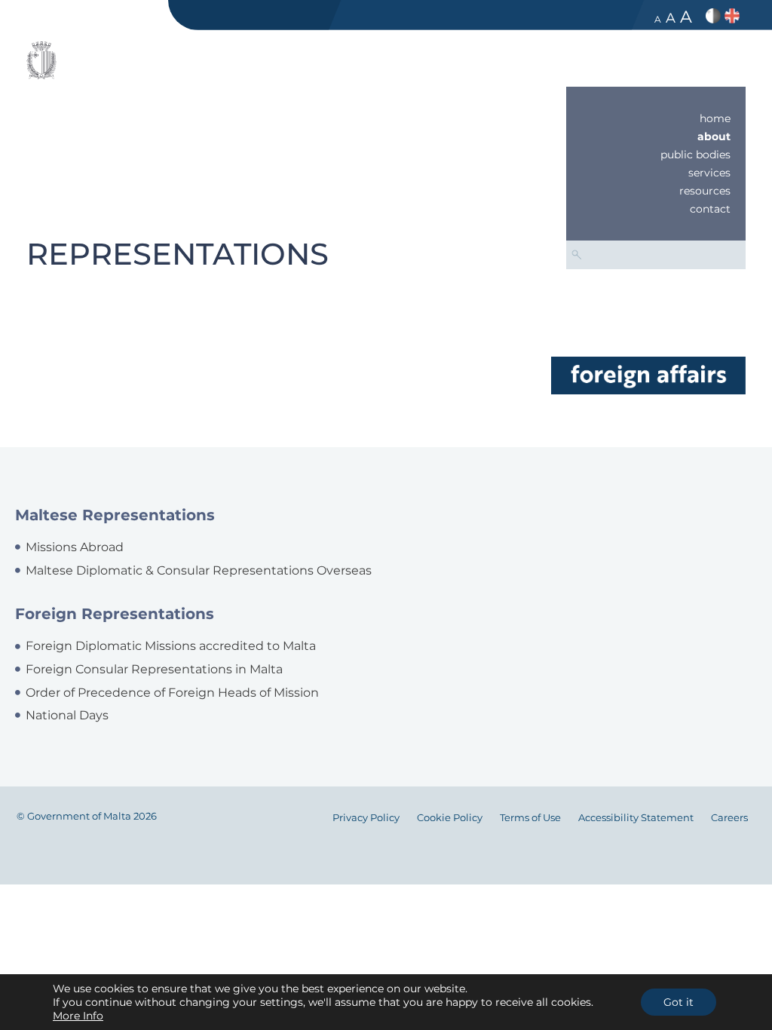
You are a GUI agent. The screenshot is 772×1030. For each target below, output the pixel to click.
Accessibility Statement (636, 818)
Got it (678, 1002)
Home (715, 118)
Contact (710, 209)
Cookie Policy (449, 818)
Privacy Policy (366, 818)
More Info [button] (78, 1015)
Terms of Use (530, 818)
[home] (648, 374)
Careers (729, 818)
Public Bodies (695, 154)
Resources (705, 191)
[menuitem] (656, 118)
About (714, 136)
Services (709, 172)
